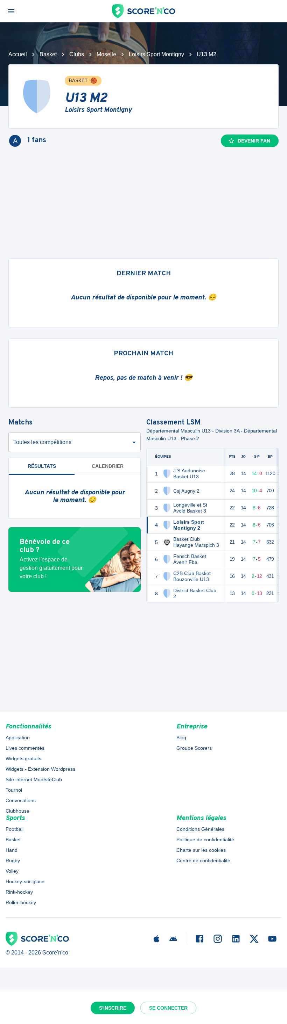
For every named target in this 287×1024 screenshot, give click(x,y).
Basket (48, 54)
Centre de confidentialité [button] (203, 860)
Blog (181, 737)
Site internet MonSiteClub (34, 779)
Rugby (13, 860)
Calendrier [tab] (108, 466)
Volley (12, 871)
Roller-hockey (21, 902)
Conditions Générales (200, 829)
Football (14, 829)
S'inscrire (112, 1008)
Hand (12, 850)
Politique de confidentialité (205, 839)
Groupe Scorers (194, 748)
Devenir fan (254, 141)
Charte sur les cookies (201, 850)
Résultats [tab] (42, 466)
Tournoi (14, 790)
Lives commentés (25, 748)
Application (18, 737)
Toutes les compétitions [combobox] (42, 442)
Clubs (76, 54)
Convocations (21, 800)
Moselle (106, 54)
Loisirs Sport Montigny (156, 54)
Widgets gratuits (23, 758)
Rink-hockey (19, 892)
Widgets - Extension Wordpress (40, 769)
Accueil (17, 54)
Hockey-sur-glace (25, 881)
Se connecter (168, 1008)
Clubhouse (17, 811)
